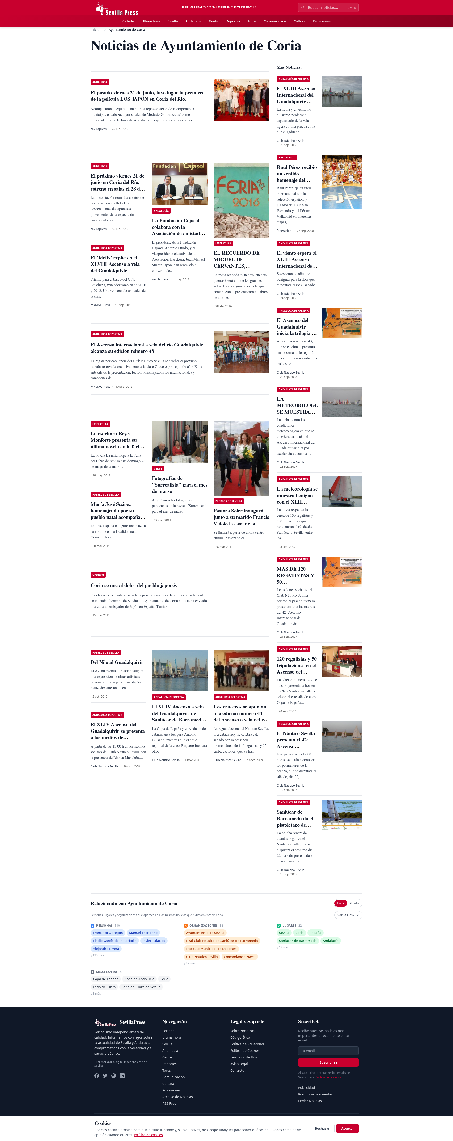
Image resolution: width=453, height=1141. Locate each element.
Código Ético (240, 1037)
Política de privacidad (329, 1077)
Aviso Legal (239, 1064)
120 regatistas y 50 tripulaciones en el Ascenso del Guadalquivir (297, 668)
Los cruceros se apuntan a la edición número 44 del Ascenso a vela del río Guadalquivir (241, 716)
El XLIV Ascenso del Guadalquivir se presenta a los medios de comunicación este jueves (118, 734)
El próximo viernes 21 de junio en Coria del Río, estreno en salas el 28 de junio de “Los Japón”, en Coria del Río (117, 188)
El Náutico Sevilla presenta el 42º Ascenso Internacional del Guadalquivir (296, 746)
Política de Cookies (245, 1050)
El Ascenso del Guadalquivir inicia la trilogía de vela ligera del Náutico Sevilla (297, 333)
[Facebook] (96, 1075)
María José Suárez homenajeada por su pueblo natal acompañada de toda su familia (118, 513)
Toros (252, 21)
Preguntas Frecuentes (315, 1094)
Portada (128, 21)
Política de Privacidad (247, 1044)
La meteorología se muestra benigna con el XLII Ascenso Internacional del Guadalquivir (297, 505)
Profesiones (322, 21)
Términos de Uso (243, 1057)
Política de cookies (148, 1135)
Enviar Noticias (310, 1101)
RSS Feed (169, 1103)
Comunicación (275, 21)
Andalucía (193, 21)
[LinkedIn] (122, 1075)
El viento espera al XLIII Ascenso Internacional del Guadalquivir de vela (297, 266)
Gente (213, 21)
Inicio (95, 29)
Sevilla (173, 21)
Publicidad (306, 1087)
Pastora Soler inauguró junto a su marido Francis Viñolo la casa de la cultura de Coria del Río (241, 520)
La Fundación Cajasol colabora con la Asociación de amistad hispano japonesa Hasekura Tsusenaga (176, 233)
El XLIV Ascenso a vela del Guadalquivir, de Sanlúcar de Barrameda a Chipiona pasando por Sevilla (179, 719)
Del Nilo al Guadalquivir (117, 662)
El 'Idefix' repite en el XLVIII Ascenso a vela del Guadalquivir (115, 264)
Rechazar (322, 1128)
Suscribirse (328, 1062)
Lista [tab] (340, 903)
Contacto (237, 1070)
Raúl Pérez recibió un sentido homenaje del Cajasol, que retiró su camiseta (297, 180)
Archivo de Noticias (177, 1097)
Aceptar (347, 1128)
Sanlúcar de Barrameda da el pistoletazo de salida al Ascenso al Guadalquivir (295, 824)
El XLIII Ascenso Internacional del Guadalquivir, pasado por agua (296, 98)
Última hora (151, 21)
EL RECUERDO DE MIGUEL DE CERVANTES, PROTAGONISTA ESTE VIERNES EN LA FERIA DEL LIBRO (241, 269)
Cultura (300, 21)
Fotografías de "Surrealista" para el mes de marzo (179, 484)
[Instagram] (113, 1075)
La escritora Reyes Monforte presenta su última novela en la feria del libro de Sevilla (116, 443)
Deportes (233, 21)
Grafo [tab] (354, 903)
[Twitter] (105, 1075)
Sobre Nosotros (242, 1031)
